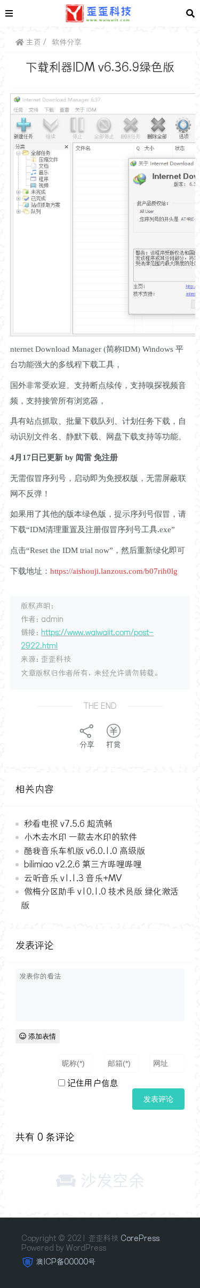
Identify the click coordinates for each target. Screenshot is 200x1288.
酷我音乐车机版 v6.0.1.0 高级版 (84, 851)
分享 (86, 744)
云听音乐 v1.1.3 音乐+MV (73, 878)
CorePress (140, 1238)
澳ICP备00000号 (65, 1262)
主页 (32, 42)
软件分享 (67, 42)
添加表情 (41, 1036)
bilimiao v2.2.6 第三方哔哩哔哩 (83, 864)
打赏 (113, 744)
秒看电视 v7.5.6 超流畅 (68, 823)
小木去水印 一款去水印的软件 (80, 837)
